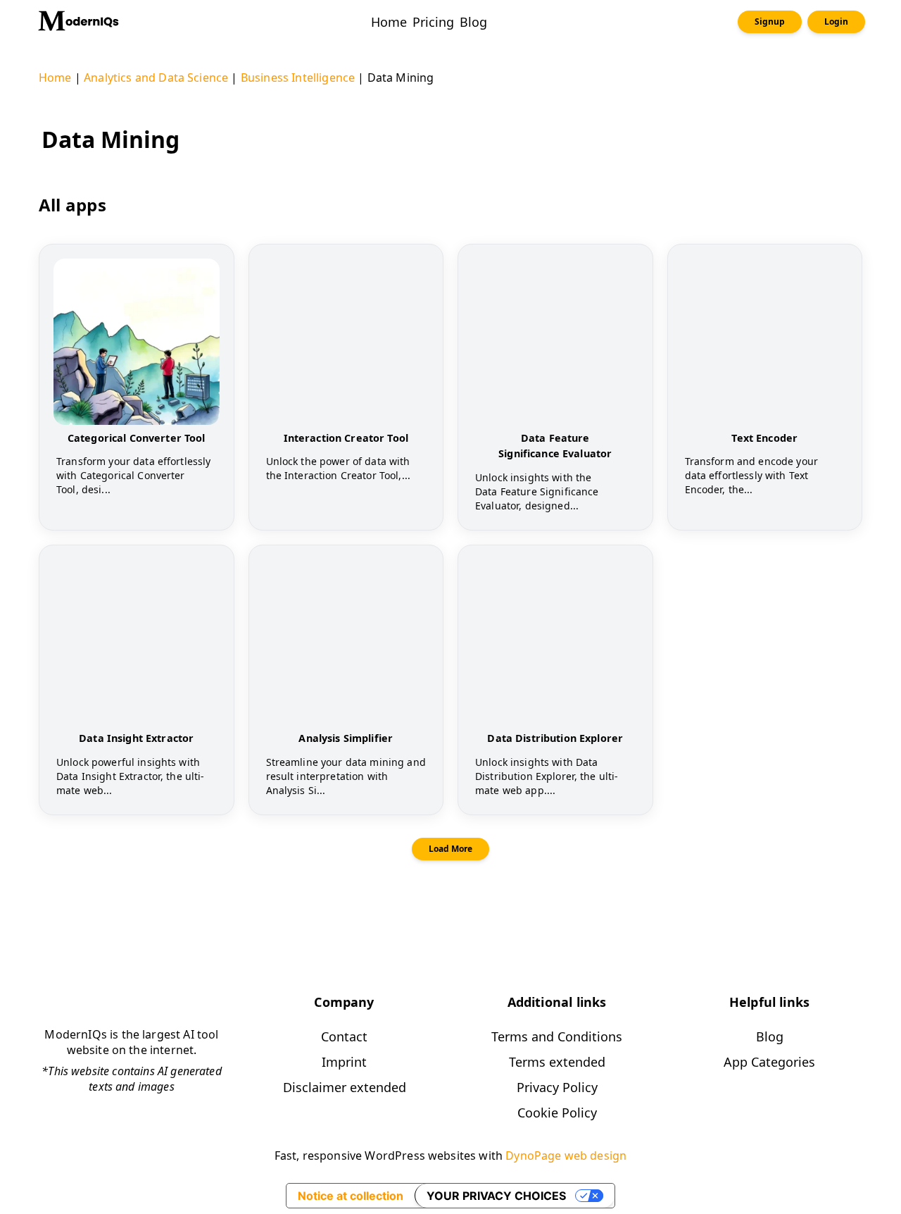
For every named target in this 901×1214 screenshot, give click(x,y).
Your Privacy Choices (496, 1196)
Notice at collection (350, 1196)
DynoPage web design (565, 1155)
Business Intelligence (298, 77)
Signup (770, 21)
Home (55, 77)
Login (836, 21)
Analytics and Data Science (156, 77)
